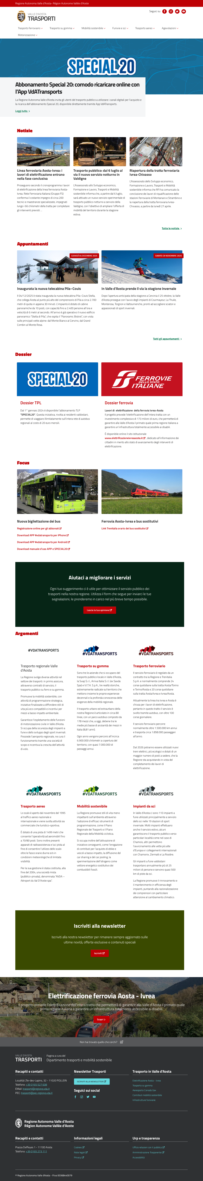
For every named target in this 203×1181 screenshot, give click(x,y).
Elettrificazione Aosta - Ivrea (147, 1080)
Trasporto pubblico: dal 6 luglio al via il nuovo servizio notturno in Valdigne (98, 174)
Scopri (100, 1019)
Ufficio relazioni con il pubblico (147, 1147)
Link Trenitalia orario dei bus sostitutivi (123, 528)
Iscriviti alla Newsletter (90, 1081)
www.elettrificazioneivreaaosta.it (124, 438)
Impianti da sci (144, 806)
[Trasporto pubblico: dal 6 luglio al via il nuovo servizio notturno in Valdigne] (99, 153)
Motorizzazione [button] (27, 35)
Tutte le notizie (171, 228)
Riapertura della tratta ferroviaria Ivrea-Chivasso (154, 172)
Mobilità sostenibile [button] (93, 28)
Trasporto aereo (33, 806)
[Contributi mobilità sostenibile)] (99, 791)
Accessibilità (139, 1157)
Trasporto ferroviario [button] (29, 28)
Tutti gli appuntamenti (166, 339)
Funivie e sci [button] (119, 28)
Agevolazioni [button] (169, 28)
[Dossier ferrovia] (142, 379)
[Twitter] (89, 1097)
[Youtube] (183, 11)
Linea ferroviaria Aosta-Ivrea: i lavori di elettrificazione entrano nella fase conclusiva (40, 174)
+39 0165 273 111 (36, 1151)
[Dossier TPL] (57, 379)
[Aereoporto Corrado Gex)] (43, 791)
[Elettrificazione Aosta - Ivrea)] (156, 651)
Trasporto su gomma (93, 666)
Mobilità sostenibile (92, 806)
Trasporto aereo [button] (144, 28)
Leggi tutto (21, 111)
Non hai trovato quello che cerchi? (98, 1042)
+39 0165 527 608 (36, 1085)
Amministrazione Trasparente (147, 1152)
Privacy (77, 1157)
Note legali (79, 1152)
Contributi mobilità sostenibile (147, 1095)
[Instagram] (171, 11)
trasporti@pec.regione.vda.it (36, 1093)
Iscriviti (98, 953)
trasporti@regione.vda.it (36, 1089)
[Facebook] (164, 11)
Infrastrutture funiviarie (144, 1100)
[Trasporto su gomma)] (99, 651)
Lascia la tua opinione (98, 610)
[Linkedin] (177, 11)
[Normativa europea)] (156, 791)
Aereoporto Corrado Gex (144, 1090)
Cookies (78, 1147)
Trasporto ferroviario (149, 666)
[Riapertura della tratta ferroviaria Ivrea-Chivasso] (156, 153)
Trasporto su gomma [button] (61, 28)
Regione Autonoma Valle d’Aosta (52, 3)
